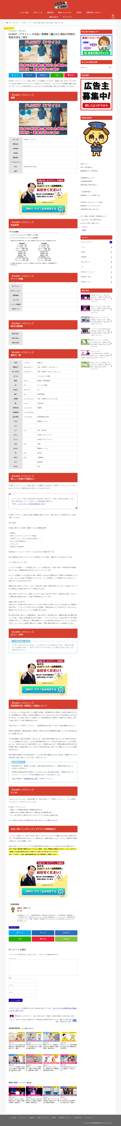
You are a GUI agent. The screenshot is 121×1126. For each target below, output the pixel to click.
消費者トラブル (86, 282)
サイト (11, 992)
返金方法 (50, 12)
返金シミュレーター (65, 12)
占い (82, 267)
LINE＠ (79, 12)
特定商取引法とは (30, 778)
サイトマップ (67, 17)
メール (11, 985)
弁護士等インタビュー (94, 12)
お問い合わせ (53, 17)
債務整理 (84, 257)
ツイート (85, 226)
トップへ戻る (24, 12)
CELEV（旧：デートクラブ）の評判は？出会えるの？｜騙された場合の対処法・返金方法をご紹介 (100, 321)
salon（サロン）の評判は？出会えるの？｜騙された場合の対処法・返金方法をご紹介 (100, 366)
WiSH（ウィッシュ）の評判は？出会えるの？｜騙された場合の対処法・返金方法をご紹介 (100, 343)
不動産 (83, 252)
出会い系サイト (15, 927)
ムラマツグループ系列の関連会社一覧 (30, 504)
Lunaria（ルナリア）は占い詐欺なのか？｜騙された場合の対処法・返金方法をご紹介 (100, 298)
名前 (10, 978)
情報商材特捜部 (96, 1123)
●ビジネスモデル (86, 242)
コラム (83, 247)
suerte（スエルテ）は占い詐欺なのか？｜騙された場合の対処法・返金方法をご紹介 (100, 309)
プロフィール (37, 12)
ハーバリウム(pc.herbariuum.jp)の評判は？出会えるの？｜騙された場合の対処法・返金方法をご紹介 (100, 332)
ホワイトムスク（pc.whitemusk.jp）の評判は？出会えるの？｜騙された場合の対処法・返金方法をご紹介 (96, 354)
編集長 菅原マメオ (24, 908)
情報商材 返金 (86, 277)
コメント (12, 958)
